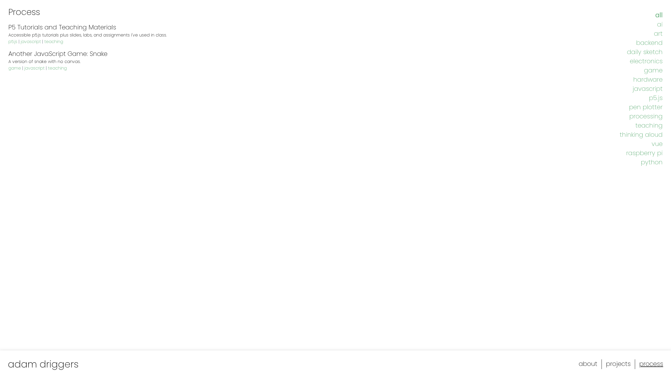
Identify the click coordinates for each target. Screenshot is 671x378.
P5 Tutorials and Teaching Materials (62, 27)
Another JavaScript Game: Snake (57, 53)
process (651, 363)
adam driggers (43, 364)
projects (618, 363)
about (588, 363)
